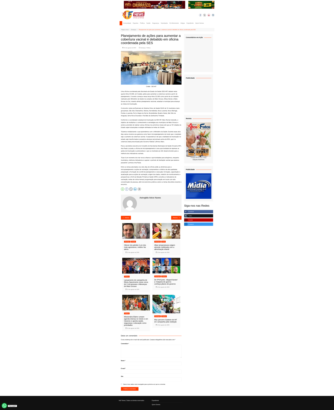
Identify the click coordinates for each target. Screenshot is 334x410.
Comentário (125, 343)
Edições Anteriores (198, 159)
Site (122, 376)
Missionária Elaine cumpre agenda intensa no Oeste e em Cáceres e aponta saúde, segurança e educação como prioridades (136, 321)
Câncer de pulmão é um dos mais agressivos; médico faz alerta (135, 247)
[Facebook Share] (126, 189)
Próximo (175, 217)
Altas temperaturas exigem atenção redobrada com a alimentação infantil (164, 247)
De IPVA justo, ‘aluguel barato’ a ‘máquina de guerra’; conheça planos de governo (166, 282)
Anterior (127, 217)
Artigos (182, 23)
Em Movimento (174, 23)
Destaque (143, 47)
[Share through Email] (139, 189)
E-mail (123, 368)
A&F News (122, 400)
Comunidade (127, 23)
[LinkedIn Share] (135, 189)
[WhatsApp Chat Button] (4, 405)
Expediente (190, 23)
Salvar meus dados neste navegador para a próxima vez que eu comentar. (144, 384)
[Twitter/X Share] (131, 189)
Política (142, 23)
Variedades (164, 23)
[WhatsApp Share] (122, 189)
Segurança (155, 23)
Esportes (135, 23)
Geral (163, 241)
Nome (123, 360)
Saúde (148, 23)
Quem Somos (199, 23)
